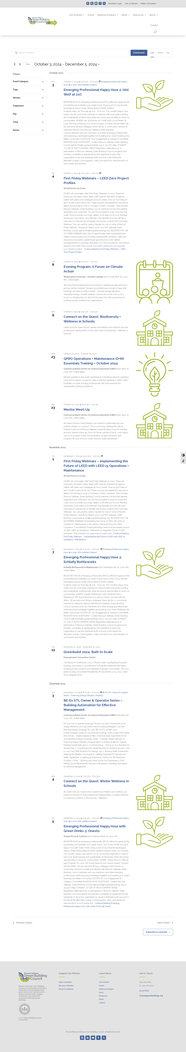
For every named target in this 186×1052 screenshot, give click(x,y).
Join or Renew (131, 4)
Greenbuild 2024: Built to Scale (88, 652)
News (124, 15)
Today (28, 64)
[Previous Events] (14, 64)
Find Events (139, 53)
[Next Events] (20, 64)
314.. (144, 991)
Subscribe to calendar (156, 932)
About (152, 15)
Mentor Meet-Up (77, 409)
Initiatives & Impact (106, 15)
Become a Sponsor (66, 989)
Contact (154, 25)
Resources (138, 15)
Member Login (115, 4)
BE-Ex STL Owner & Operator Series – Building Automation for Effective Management (93, 705)
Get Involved (75, 15)
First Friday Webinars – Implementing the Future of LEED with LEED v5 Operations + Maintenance (96, 465)
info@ (151, 996)
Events (91, 15)
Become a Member (66, 986)
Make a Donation (148, 4)
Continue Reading (96, 536)
